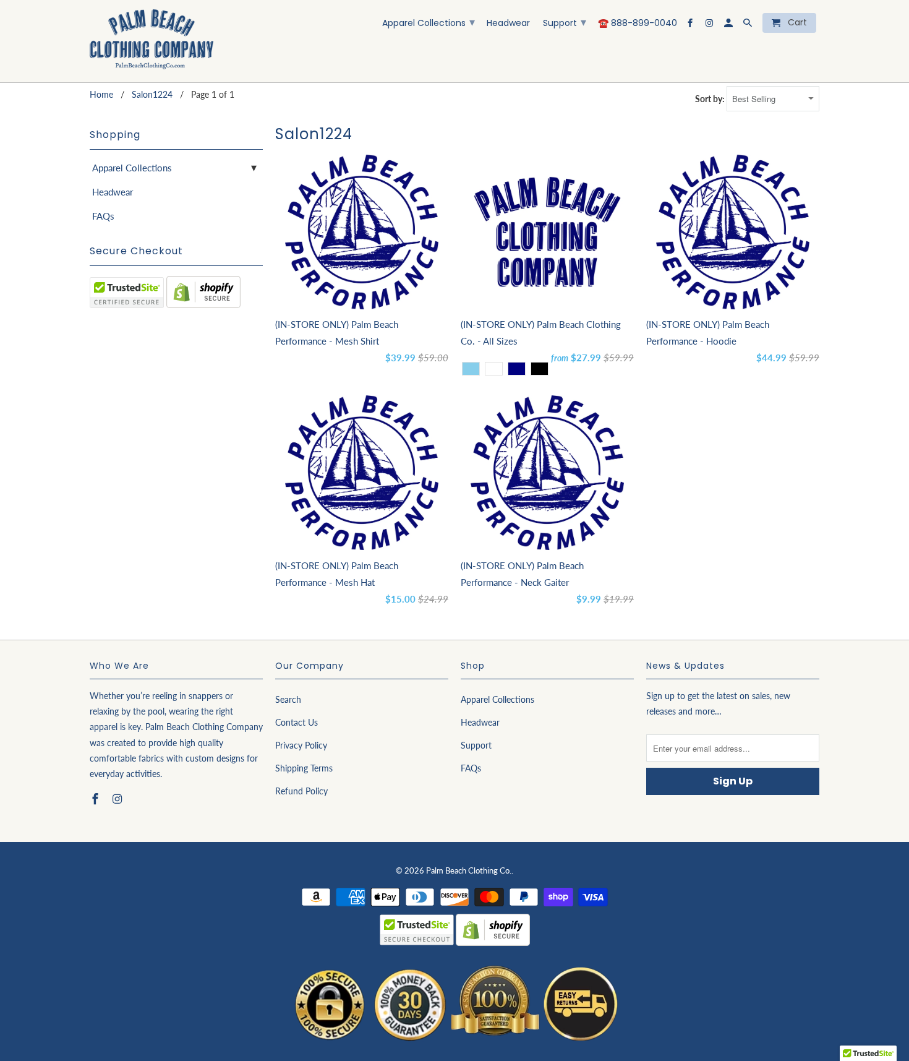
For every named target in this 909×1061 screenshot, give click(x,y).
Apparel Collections (428, 22)
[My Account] (729, 25)
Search (288, 699)
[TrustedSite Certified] (127, 292)
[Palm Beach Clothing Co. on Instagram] (710, 25)
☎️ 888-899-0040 (637, 23)
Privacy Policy (301, 745)
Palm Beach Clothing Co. (468, 870)
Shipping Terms (304, 768)
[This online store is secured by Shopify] (203, 304)
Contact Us (296, 722)
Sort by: (711, 98)
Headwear (508, 23)
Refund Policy (301, 791)
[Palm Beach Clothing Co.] (151, 41)
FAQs (103, 215)
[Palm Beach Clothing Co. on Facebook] (691, 25)
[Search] (748, 25)
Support (564, 22)
